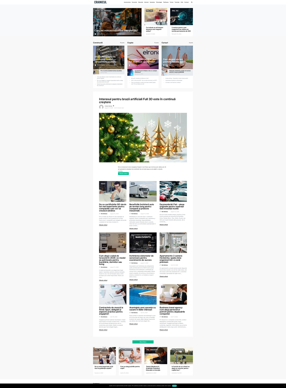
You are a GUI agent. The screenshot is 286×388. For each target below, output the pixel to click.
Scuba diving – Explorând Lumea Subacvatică (176, 78)
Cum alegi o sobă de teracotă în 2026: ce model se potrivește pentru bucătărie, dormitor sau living (112, 260)
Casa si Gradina (105, 235)
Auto (132, 183)
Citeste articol (123, 173)
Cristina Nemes (101, 34)
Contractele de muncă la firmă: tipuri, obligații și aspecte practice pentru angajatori (111, 310)
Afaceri (103, 183)
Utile (182, 2)
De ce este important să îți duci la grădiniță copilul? (104, 367)
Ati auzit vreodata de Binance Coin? (140, 78)
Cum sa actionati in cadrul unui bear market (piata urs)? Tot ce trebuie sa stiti (143, 83)
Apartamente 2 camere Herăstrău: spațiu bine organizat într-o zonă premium (171, 259)
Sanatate (152, 2)
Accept (174, 385)
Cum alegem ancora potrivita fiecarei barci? (174, 60)
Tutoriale (177, 2)
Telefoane (166, 2)
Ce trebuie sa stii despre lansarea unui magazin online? (154, 29)
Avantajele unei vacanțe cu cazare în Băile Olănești (142, 308)
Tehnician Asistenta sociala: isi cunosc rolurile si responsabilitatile (180, 71)
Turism (171, 2)
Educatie (140, 2)
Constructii (98, 43)
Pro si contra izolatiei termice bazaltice (111, 70)
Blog (148, 10)
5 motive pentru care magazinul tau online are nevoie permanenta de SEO (181, 29)
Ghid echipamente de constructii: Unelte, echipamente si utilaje (105, 59)
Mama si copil (102, 349)
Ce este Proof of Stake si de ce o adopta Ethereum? (146, 71)
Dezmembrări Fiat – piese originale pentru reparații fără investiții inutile (172, 206)
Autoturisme (127, 2)
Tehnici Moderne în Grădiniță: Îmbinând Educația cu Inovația (153, 368)
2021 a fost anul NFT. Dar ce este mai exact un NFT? (144, 80)
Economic (134, 2)
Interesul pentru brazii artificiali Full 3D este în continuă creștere (137, 100)
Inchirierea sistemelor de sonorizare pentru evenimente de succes (141, 258)
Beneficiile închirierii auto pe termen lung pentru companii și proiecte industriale (141, 207)
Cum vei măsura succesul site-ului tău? (116, 30)
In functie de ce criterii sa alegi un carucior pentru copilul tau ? (180, 368)
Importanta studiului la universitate (173, 80)
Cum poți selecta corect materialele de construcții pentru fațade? (109, 77)
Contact (186, 2)
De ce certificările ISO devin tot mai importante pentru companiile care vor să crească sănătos (112, 207)
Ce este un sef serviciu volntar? (173, 82)
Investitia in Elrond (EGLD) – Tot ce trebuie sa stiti (142, 60)
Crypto (130, 43)
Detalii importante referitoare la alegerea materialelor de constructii (110, 84)
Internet (146, 2)
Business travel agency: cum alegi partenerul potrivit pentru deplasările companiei (172, 310)
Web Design (107, 10)
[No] (284, 386)
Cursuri (165, 43)
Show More (143, 342)
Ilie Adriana (104, 213)
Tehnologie (159, 2)
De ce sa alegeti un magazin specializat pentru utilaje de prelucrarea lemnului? (110, 81)
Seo (102, 10)
